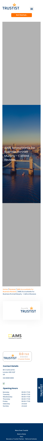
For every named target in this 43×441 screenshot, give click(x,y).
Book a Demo (21, 434)
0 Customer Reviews (24, 359)
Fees (21, 436)
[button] (32, 9)
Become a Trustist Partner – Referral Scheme (21, 439)
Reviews (12, 289)
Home (5, 289)
